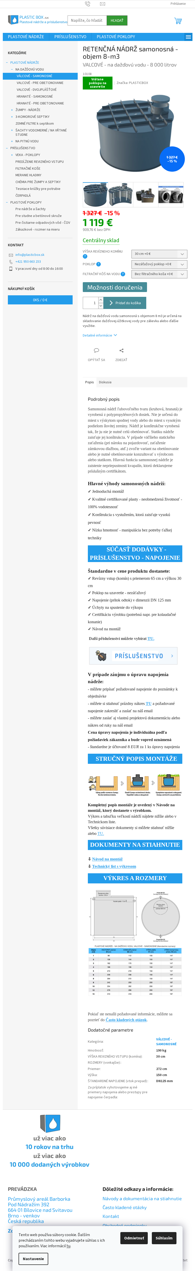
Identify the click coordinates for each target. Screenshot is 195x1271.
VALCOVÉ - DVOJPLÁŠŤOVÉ (37, 89)
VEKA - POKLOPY (27, 155)
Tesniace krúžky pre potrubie (37, 188)
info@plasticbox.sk (29, 254)
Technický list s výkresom (114, 866)
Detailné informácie (97, 335)
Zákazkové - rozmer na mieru (37, 229)
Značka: (132, 82)
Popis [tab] (89, 382)
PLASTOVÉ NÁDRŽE (24, 62)
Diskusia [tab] (105, 382)
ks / (40, 300)
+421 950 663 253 (28, 261)
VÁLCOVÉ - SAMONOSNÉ (34, 76)
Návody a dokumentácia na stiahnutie (142, 1198)
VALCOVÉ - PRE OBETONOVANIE (40, 82)
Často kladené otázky (125, 1207)
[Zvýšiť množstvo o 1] (100, 300)
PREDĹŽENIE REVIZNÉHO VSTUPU (39, 161)
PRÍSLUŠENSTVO (22, 148)
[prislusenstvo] (133, 655)
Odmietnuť (134, 1238)
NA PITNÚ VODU (27, 141)
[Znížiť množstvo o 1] (100, 306)
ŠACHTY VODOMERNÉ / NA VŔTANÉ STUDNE (41, 132)
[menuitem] (26, 37)
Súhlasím (164, 1238)
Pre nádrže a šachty (30, 209)
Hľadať (117, 20)
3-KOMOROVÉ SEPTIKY (32, 116)
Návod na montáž (107, 859)
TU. (151, 638)
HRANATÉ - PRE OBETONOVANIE (40, 103)
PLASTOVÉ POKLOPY (26, 202)
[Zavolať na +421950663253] (92, 4)
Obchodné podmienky (125, 1225)
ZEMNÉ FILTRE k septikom (34, 123)
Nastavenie (33, 1259)
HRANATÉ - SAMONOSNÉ (35, 96)
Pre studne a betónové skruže (38, 215)
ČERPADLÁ (23, 195)
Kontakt (111, 1216)
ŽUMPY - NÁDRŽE (27, 110)
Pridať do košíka (128, 303)
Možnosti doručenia (114, 287)
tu (68, 1246)
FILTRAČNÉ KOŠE (27, 168)
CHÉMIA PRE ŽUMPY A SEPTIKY (38, 182)
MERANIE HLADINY (28, 175)
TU (149, 703)
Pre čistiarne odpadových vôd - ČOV (42, 222)
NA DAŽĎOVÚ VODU (29, 69)
